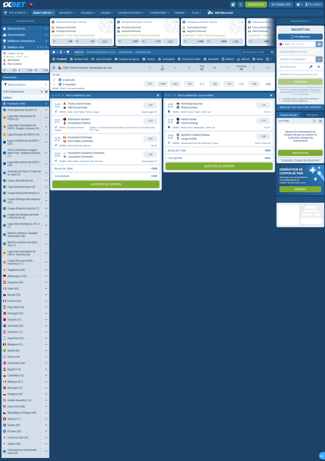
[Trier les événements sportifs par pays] (46, 91)
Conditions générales (298, 90)
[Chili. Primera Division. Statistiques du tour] (68, 52)
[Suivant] (46, 47)
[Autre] (268, 59)
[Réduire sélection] (41, 91)
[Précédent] (37, 47)
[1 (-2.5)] (228, 84)
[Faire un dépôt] (241, 5)
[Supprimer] (158, 95)
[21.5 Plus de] (189, 84)
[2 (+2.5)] (254, 84)
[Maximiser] (46, 29)
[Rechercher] (272, 52)
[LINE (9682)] (54, 52)
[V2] (175, 84)
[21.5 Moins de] (214, 84)
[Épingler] (54, 80)
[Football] (61, 52)
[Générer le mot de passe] (311, 67)
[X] (162, 84)
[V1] (149, 84)
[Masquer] (46, 104)
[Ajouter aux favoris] (46, 53)
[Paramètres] (299, 5)
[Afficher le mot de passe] (319, 67)
